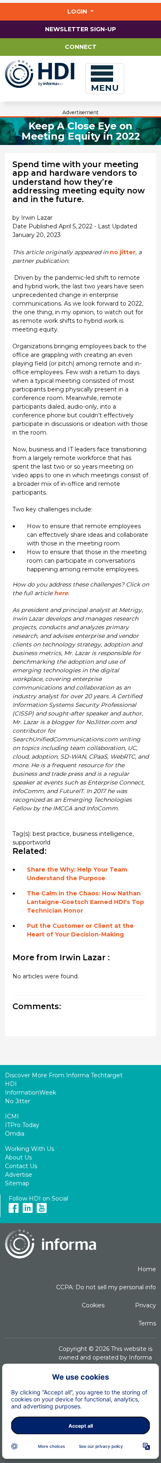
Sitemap (17, 1183)
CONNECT (81, 47)
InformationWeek (30, 1092)
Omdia (14, 1133)
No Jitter (17, 1101)
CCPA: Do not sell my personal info (106, 1287)
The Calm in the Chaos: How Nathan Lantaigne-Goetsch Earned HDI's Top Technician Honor (85, 902)
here (61, 593)
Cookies (93, 1305)
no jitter (122, 252)
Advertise (18, 1174)
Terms (147, 1323)
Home (146, 1269)
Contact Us (21, 1166)
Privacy (145, 1305)
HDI (11, 1084)
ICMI (12, 1116)
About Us (18, 1157)
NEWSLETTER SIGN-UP (80, 29)
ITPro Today (22, 1125)
